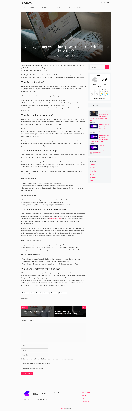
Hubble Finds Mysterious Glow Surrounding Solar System (67, 312)
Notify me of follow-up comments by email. (36, 363)
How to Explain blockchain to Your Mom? (37, 312)
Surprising (77, 7)
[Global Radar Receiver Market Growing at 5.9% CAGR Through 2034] (94, 147)
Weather (96, 98)
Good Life (67, 7)
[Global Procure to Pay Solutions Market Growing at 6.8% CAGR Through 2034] (94, 126)
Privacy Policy (86, 402)
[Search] (107, 67)
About (84, 395)
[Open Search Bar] (108, 8)
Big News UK (68, 408)
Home (25, 7)
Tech (52, 7)
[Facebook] (101, 3)
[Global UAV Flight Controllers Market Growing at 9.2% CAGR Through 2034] (94, 137)
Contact (84, 398)
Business (44, 7)
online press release (55, 218)
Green (59, 7)
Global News (34, 7)
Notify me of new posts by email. (33, 368)
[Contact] (108, 3)
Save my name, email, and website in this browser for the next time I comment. (48, 359)
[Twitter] (105, 3)
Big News (27, 2)
